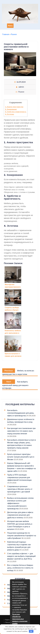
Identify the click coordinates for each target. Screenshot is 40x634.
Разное (14, 34)
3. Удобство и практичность (15, 112)
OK (31, 631)
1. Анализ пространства (14, 107)
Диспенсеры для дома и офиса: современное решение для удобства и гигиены (20, 515)
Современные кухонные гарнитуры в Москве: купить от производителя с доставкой (19, 489)
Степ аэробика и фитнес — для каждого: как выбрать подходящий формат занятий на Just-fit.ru (21, 556)
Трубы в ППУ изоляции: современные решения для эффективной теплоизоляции (19, 477)
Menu (10, 26)
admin (21, 87)
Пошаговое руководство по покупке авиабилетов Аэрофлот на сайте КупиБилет (21, 535)
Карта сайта (9, 620)
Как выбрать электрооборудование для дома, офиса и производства (20, 413)
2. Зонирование (11, 109)
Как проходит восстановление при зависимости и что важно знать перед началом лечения (21, 431)
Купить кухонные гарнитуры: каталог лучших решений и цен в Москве (20, 457)
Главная (5, 34)
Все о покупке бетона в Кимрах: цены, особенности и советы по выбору (20, 567)
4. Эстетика (9, 114)
